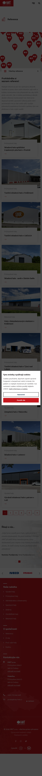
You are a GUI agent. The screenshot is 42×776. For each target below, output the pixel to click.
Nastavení (21, 395)
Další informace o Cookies (18, 389)
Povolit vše (21, 400)
